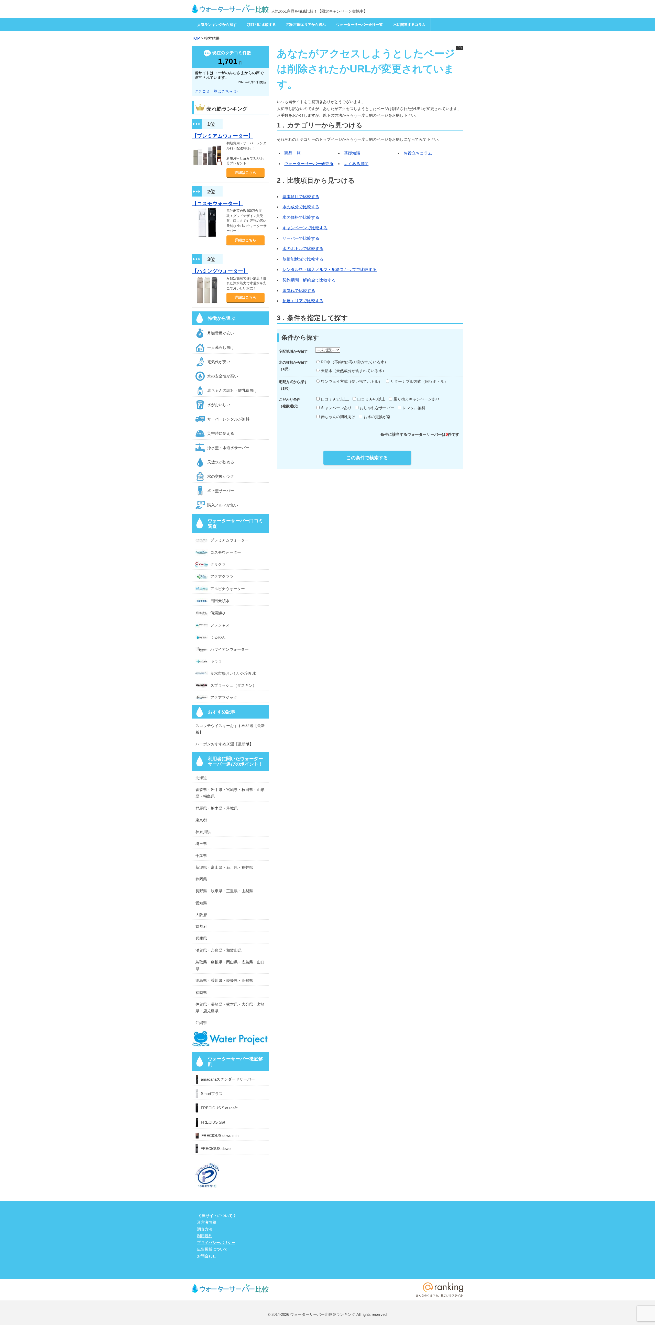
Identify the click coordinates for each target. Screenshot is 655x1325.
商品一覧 (292, 153)
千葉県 (201, 855)
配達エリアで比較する (302, 301)
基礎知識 (352, 153)
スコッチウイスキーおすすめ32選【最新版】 (230, 728)
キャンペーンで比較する (305, 228)
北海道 (201, 778)
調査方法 (204, 1229)
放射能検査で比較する (302, 259)
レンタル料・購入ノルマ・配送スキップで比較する (329, 269)
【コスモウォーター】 (217, 203)
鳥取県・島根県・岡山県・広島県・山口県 (230, 965)
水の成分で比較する (300, 207)
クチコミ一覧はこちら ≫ (216, 91)
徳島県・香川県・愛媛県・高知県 (224, 980)
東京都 (201, 820)
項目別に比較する (261, 25)
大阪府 (201, 915)
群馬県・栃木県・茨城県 (216, 808)
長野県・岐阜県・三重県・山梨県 (224, 891)
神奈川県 (203, 832)
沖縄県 (201, 1022)
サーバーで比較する (300, 238)
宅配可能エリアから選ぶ (306, 25)
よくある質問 (356, 163)
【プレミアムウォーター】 (222, 136)
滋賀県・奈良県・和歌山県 (218, 950)
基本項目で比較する (300, 196)
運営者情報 (206, 1222)
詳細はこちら (245, 172)
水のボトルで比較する (302, 248)
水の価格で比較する (300, 217)
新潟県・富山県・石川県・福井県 (224, 867)
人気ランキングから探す (217, 25)
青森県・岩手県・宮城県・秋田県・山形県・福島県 (230, 792)
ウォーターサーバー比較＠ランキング (322, 1314)
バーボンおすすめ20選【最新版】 (224, 744)
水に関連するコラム (409, 25)
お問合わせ (206, 1256)
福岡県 (201, 992)
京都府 (201, 926)
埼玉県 (201, 843)
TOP (196, 38)
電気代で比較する (298, 290)
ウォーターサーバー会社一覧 (359, 25)
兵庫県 (201, 938)
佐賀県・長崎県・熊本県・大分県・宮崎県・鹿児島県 (230, 1007)
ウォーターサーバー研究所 (308, 163)
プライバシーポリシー (216, 1242)
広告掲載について (212, 1249)
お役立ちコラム (417, 153)
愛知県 (201, 903)
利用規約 (204, 1236)
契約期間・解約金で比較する (309, 280)
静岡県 (201, 879)
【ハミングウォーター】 (220, 271)
